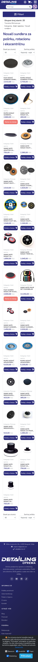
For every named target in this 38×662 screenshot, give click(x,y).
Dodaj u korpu (9, 86)
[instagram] (12, 579)
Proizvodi (4, 617)
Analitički (21, 651)
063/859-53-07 (20, 549)
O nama (4, 600)
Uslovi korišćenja (7, 594)
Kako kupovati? (6, 634)
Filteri (20, 14)
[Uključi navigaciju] (25, 2)
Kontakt (4, 603)
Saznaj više (19, 647)
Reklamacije (5, 630)
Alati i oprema (18, 26)
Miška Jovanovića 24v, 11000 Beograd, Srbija (20, 544)
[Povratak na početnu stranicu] (9, 2)
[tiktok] (26, 579)
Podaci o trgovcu (7, 597)
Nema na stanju (11, 122)
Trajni (31, 651)
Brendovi (4, 620)
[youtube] (17, 579)
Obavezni (11, 651)
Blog (3, 614)
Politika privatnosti (7, 591)
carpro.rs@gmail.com (20, 547)
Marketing (13, 656)
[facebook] (21, 579)
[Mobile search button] (30, 7)
